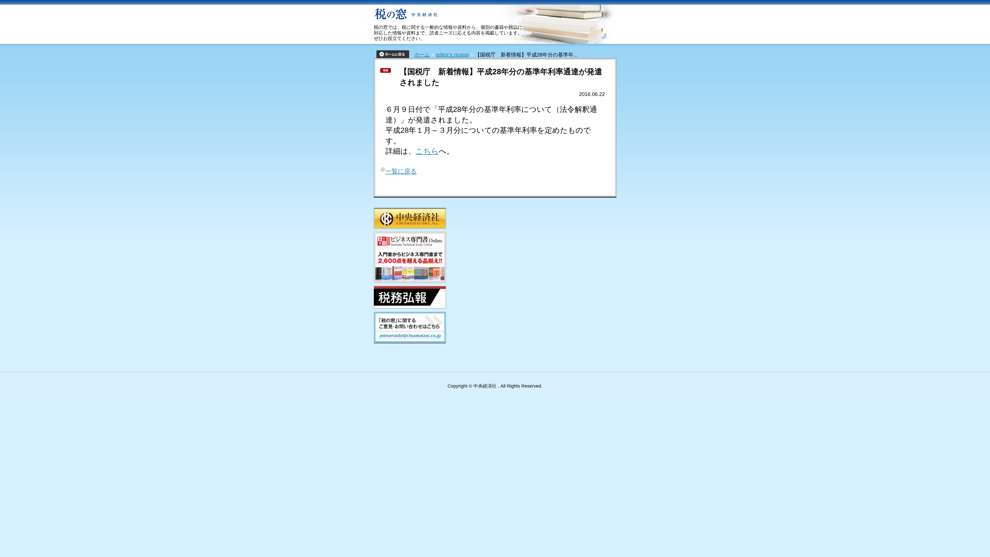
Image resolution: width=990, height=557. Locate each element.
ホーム (422, 55)
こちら (427, 151)
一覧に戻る (401, 171)
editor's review (452, 55)
